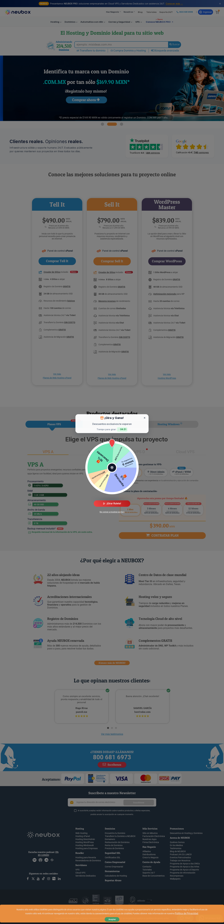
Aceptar (112, 919)
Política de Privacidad (186, 913)
